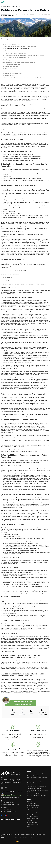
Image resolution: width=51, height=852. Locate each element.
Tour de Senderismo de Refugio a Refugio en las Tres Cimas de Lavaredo (38, 791)
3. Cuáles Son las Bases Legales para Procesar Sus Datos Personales (19, 46)
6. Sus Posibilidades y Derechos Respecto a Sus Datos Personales (18, 62)
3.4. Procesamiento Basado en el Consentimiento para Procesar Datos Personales (23, 55)
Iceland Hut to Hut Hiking (32, 816)
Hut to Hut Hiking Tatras (32, 822)
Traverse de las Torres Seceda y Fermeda (36, 786)
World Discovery (16, 819)
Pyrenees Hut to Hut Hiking (33, 824)
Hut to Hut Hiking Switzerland (33, 811)
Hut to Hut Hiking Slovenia (32, 807)
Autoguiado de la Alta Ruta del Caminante (36, 773)
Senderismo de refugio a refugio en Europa (6, 836)
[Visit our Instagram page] (6, 788)
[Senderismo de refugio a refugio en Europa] (12, 773)
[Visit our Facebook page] (2, 788)
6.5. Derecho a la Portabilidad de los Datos (13, 73)
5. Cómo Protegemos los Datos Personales (12, 60)
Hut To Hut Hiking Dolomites (33, 805)
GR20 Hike (29, 820)
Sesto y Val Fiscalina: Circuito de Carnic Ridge (37, 795)
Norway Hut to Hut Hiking (32, 818)
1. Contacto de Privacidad (8, 42)
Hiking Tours (29, 801)
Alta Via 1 (29, 826)
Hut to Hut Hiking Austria (32, 814)
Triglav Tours (30, 809)
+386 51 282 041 (12, 713)
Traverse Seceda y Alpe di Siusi (34, 788)
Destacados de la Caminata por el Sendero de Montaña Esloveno (37, 778)
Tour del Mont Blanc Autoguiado (34, 782)
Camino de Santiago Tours (33, 812)
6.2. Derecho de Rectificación (10, 66)
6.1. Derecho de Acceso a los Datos (11, 64)
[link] (31, 712)
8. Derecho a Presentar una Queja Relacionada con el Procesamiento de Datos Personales (24, 80)
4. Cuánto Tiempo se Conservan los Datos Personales (15, 57)
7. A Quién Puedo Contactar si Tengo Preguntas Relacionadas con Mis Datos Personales (24, 77)
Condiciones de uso (40, 834)
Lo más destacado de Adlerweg (34, 781)
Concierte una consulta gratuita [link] (42, 713)
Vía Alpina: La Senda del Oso (33, 775)
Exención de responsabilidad (27, 834)
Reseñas (17, 834)
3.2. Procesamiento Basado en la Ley (12, 51)
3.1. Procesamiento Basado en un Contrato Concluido (16, 48)
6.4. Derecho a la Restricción (10, 71)
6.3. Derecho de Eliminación (10, 68)
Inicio (2, 6)
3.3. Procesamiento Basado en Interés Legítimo (15, 53)
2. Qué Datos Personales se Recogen (11, 44)
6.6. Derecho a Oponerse (9, 75)
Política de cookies (35, 837)
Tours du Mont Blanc (31, 803)
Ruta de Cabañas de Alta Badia (34, 793)
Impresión (44, 837)
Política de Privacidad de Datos (22, 837)
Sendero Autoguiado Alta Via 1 (33, 784)
